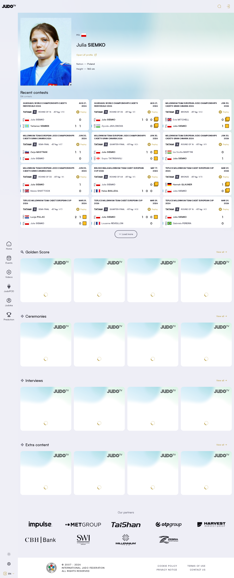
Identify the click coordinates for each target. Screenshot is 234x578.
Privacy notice (167, 569)
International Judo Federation (83, 567)
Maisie (40, 190)
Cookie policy (167, 565)
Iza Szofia (183, 152)
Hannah (182, 184)
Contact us (198, 569)
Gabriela (182, 223)
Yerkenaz (39, 126)
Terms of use (197, 565)
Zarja (38, 152)
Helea (110, 190)
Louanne (112, 223)
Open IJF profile (84, 54)
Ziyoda (112, 126)
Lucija (37, 217)
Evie (181, 119)
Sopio (112, 158)
